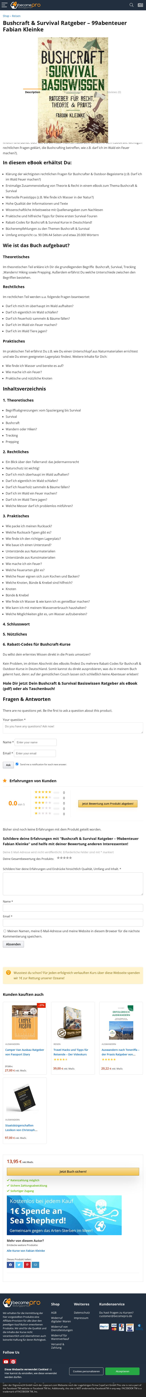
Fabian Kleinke (35, 1250)
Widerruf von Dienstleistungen (62, 1328)
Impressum (81, 1318)
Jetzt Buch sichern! (73, 1171)
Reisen (16, 15)
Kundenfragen (73, 92)
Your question (14, 720)
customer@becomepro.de (115, 1316)
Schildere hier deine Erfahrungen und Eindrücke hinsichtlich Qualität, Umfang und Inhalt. (62, 869)
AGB (53, 1312)
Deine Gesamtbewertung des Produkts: (28, 859)
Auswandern (12, 1044)
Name (8, 742)
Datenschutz (82, 1312)
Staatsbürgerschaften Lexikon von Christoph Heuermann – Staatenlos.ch (23, 1130)
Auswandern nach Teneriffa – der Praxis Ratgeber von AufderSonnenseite (120, 1054)
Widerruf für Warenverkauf (60, 1337)
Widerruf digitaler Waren (61, 1319)
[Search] (131, 5)
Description (32, 92)
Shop (6, 16)
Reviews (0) (114, 92)
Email (8, 753)
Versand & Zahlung (57, 1345)
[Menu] (4, 5)
